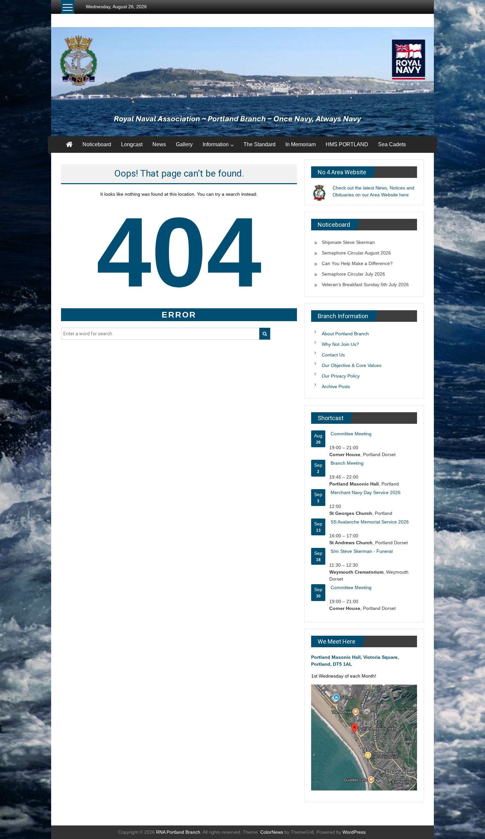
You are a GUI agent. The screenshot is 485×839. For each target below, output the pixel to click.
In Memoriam (300, 144)
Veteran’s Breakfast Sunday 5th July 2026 (365, 284)
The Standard (259, 144)
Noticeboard (96, 144)
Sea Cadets (392, 144)
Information (216, 144)
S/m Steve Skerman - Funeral (362, 551)
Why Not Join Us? (340, 344)
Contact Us (333, 354)
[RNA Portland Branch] (242, 81)
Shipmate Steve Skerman (348, 242)
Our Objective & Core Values (351, 365)
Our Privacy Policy (341, 376)
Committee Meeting (351, 433)
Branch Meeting (347, 463)
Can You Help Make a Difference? (357, 263)
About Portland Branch (345, 333)
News (159, 144)
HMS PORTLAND (347, 144)
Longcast (132, 144)
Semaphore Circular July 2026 (353, 274)
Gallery (184, 144)
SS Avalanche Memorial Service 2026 (370, 521)
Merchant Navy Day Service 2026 (366, 492)
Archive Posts (336, 386)
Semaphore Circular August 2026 (356, 252)
